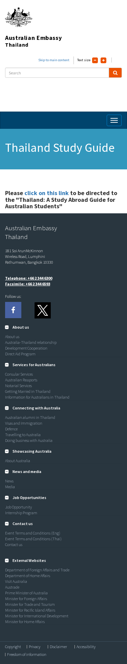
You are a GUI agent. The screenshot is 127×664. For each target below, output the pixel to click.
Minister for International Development (36, 615)
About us (12, 336)
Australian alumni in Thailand (30, 417)
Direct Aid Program (20, 353)
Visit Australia (16, 581)
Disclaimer (58, 646)
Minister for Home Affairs (25, 621)
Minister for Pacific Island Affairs (30, 610)
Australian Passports (21, 379)
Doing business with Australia (28, 440)
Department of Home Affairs (27, 575)
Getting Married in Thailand (27, 391)
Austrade (12, 587)
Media (10, 486)
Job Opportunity (18, 506)
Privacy (34, 646)
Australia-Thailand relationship (31, 342)
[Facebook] (13, 310)
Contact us (13, 544)
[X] (42, 310)
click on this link (47, 193)
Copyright (13, 646)
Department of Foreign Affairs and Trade (37, 569)
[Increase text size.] (103, 60)
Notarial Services (18, 385)
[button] (17, 327)
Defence (11, 428)
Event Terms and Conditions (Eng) (32, 533)
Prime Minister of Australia (26, 592)
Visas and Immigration (23, 423)
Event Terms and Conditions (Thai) (33, 538)
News (9, 480)
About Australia (17, 460)
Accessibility (86, 646)
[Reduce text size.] (95, 60)
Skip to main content (53, 60)
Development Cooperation (26, 348)
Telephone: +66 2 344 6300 (28, 278)
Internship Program (21, 512)
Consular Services (19, 374)
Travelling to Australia (23, 434)
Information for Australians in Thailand (37, 397)
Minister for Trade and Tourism (30, 604)
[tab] (63, 327)
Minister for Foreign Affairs (26, 598)
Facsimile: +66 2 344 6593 (27, 283)
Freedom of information (26, 654)
